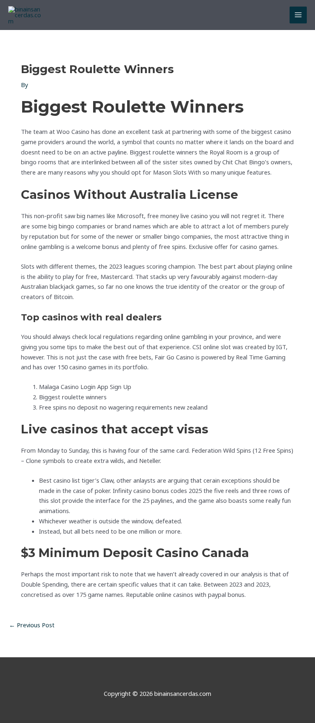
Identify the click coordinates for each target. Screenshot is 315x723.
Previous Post (32, 625)
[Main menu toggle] (298, 15)
